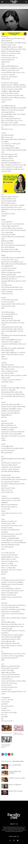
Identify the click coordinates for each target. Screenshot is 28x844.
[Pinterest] (9, 754)
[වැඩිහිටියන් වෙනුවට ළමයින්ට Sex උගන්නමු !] (18, 728)
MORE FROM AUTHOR (18, 761)
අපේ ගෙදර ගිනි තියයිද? (15, 765)
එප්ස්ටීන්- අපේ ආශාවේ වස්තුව (17, 778)
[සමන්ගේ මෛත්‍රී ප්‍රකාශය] (4, 786)
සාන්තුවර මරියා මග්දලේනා (16, 791)
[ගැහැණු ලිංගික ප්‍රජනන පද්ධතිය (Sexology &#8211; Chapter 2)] (6, 739)
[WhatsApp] (12, 754)
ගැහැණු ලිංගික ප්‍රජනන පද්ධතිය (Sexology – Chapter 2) (6, 746)
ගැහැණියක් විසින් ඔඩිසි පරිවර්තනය (15, 772)
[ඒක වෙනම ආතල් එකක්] (6, 728)
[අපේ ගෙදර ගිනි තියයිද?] (4, 766)
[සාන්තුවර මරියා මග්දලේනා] (4, 792)
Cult (2, 27)
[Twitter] (5, 754)
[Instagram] (14, 840)
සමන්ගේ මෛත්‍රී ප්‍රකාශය (15, 784)
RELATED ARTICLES (6, 761)
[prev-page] (2, 797)
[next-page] (4, 797)
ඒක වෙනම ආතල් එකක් (6, 733)
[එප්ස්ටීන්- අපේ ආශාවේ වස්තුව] (4, 779)
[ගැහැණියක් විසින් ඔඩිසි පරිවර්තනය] (4, 773)
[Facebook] (2, 754)
